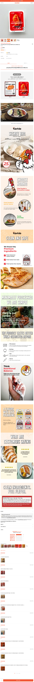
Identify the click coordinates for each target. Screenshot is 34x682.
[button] (12, 534)
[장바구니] (32, 2)
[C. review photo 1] (3, 620)
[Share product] (32, 44)
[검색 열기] (2, 2)
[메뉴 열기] (1, 2)
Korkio (2, 45)
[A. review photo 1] (3, 608)
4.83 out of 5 (19, 531)
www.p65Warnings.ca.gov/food (11, 517)
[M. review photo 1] (3, 644)
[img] (3, 613)
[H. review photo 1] (3, 560)
